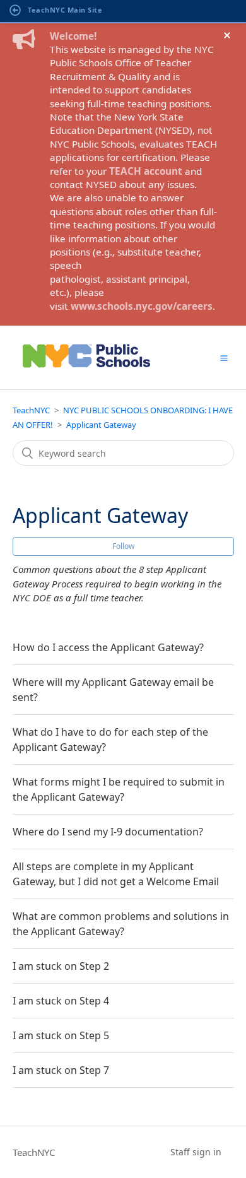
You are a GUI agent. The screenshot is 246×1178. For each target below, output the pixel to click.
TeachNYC (31, 410)
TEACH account (145, 171)
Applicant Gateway (101, 424)
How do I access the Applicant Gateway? (108, 647)
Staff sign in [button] (195, 1152)
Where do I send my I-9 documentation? (108, 832)
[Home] (87, 371)
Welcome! (73, 36)
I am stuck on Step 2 (61, 966)
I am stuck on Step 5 (61, 1035)
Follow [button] (123, 546)
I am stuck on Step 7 (61, 1070)
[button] (224, 358)
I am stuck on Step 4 (61, 1001)
